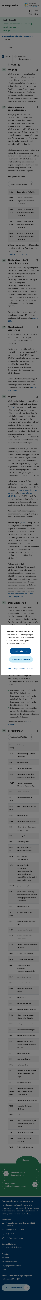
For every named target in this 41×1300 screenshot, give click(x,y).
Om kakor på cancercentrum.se (20, 668)
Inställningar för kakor (21, 659)
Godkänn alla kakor (20, 651)
